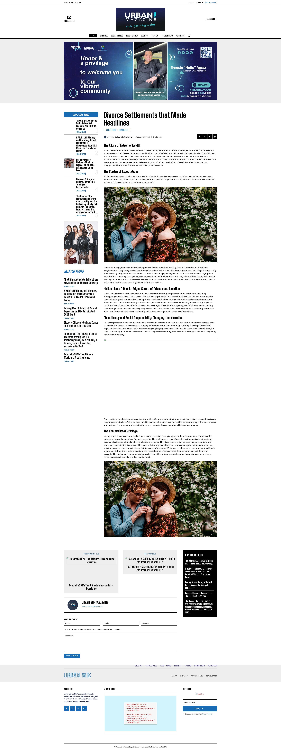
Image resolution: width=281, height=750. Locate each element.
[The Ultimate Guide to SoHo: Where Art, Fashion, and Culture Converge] (69, 124)
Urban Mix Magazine (123, 137)
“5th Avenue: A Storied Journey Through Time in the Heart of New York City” (150, 568)
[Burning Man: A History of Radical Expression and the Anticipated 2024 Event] (69, 163)
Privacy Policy (207, 714)
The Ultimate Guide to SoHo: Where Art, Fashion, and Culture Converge (86, 124)
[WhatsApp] (215, 136)
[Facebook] (199, 136)
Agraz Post (81, 132)
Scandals (123, 130)
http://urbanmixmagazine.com (92, 606)
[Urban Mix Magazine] (105, 137)
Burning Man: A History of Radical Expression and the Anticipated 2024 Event (85, 165)
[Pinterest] (209, 136)
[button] (189, 35)
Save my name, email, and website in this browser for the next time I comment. (94, 629)
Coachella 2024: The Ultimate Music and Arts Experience (78, 356)
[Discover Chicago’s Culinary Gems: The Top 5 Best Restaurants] (69, 182)
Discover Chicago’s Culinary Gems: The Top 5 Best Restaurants (85, 183)
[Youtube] (84, 708)
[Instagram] (72, 708)
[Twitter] (204, 136)
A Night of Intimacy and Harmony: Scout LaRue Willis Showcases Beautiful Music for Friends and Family (86, 144)
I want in (199, 709)
